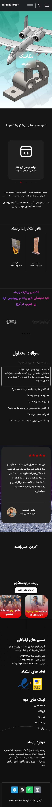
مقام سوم (16, 262)
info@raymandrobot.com (25, 663)
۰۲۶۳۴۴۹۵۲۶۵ (27, 656)
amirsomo (15, 800)
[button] (16, 182)
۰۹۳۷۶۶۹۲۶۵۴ (26, 660)
